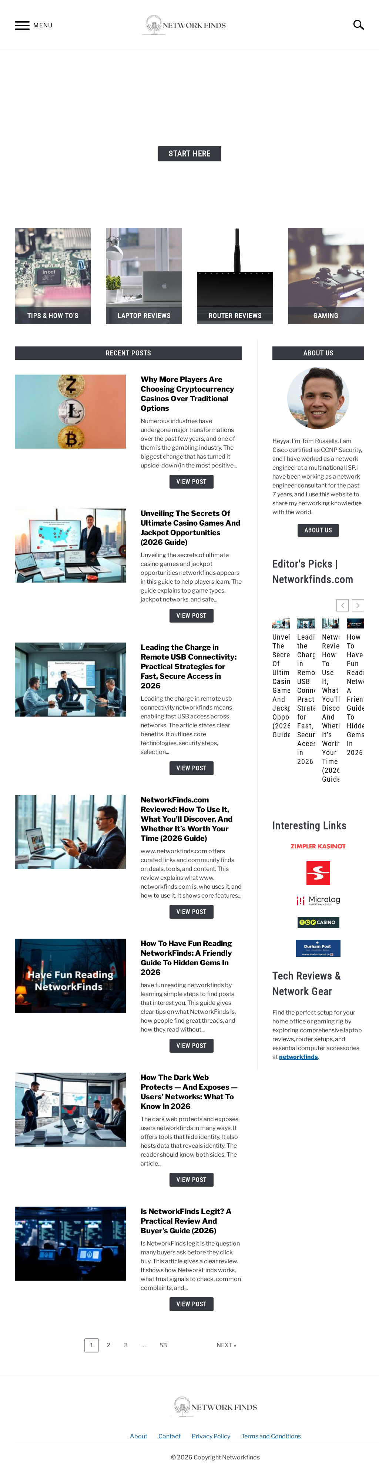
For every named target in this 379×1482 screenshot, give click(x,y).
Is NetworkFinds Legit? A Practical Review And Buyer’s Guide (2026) (186, 1221)
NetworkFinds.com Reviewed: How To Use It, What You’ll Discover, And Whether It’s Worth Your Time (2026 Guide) (186, 819)
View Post (192, 481)
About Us (318, 530)
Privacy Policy (211, 1436)
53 (166, 1343)
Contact (169, 1436)
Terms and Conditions (271, 1436)
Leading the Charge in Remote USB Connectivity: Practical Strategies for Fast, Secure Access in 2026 (189, 666)
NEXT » (226, 1345)
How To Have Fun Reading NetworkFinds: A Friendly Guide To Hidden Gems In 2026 (355, 695)
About (138, 1436)
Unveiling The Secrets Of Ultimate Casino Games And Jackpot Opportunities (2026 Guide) (281, 686)
